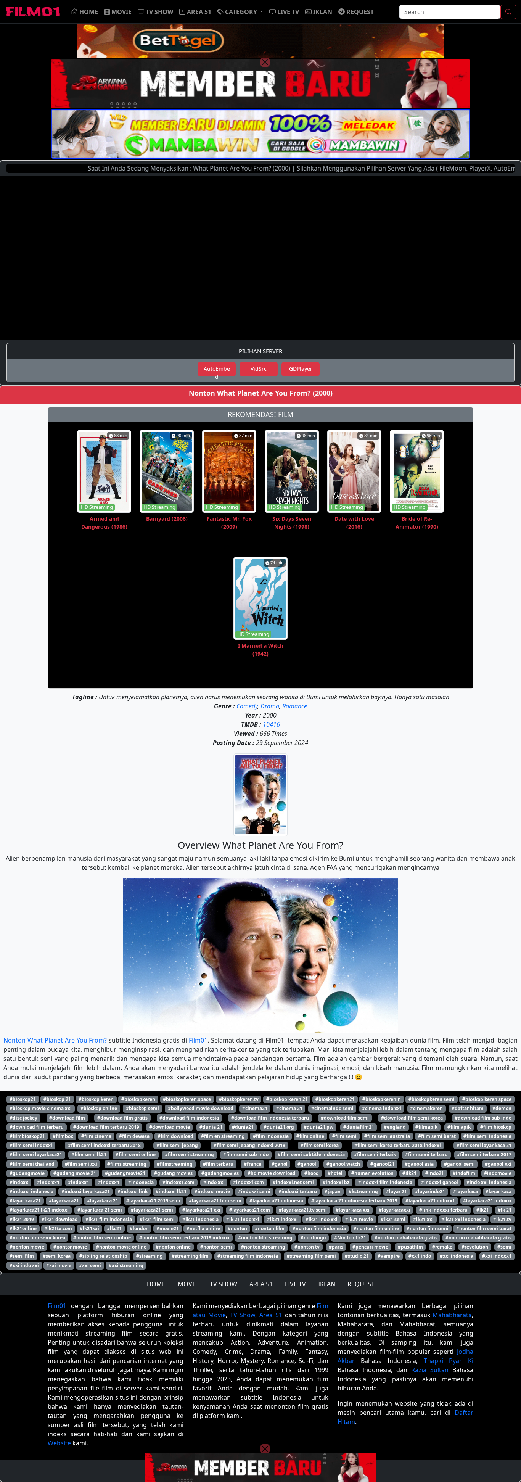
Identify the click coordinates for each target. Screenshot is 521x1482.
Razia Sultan (430, 1370)
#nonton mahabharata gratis (478, 1237)
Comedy (246, 706)
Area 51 (270, 1315)
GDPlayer (300, 368)
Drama (269, 706)
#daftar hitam (468, 1108)
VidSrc (259, 368)
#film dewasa (134, 1136)
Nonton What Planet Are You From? (55, 1040)
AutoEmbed (217, 370)
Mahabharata (452, 1315)
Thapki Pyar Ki (448, 1360)
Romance (294, 706)
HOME (156, 1284)
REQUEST (361, 1284)
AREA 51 (261, 1284)
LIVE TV (295, 1284)
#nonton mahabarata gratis (406, 1237)
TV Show (243, 1315)
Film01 (198, 1040)
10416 (271, 724)
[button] (240, 11)
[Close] (265, 62)
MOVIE (188, 1284)
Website (59, 1443)
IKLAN (326, 1284)
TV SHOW (223, 1284)
